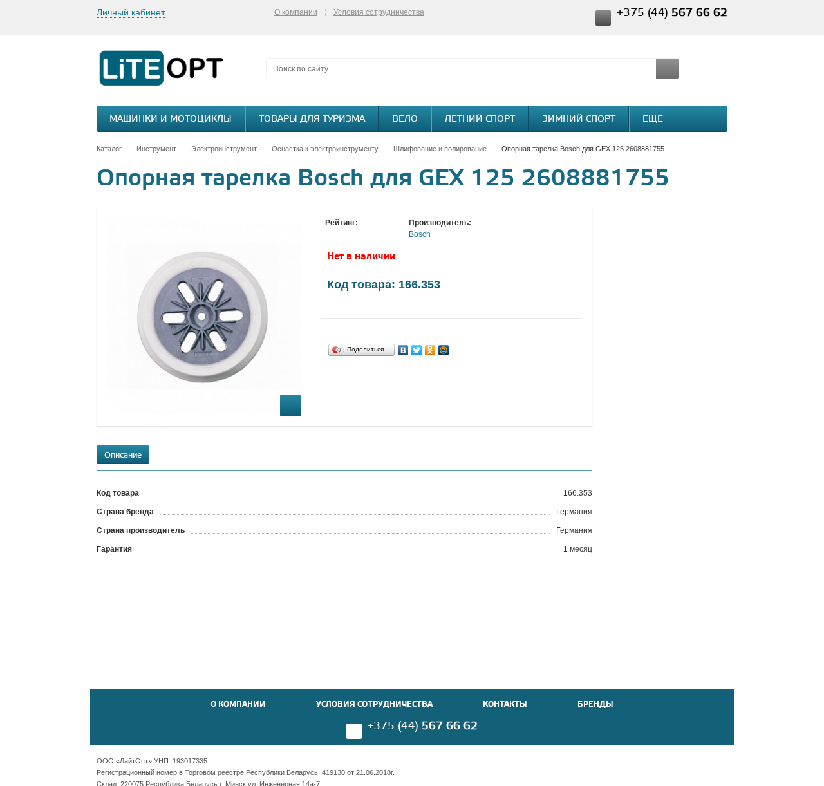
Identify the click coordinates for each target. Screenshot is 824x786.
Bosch (420, 234)
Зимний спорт (578, 119)
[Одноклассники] (430, 350)
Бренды (595, 704)
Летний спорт (480, 119)
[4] (370, 235)
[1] (331, 235)
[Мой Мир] (444, 350)
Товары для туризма (312, 119)
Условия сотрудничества (378, 12)
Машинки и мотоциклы (170, 119)
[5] (383, 235)
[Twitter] (417, 350)
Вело (405, 119)
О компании (295, 12)
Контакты (505, 704)
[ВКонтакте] (403, 350)
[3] (357, 235)
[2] (344, 235)
